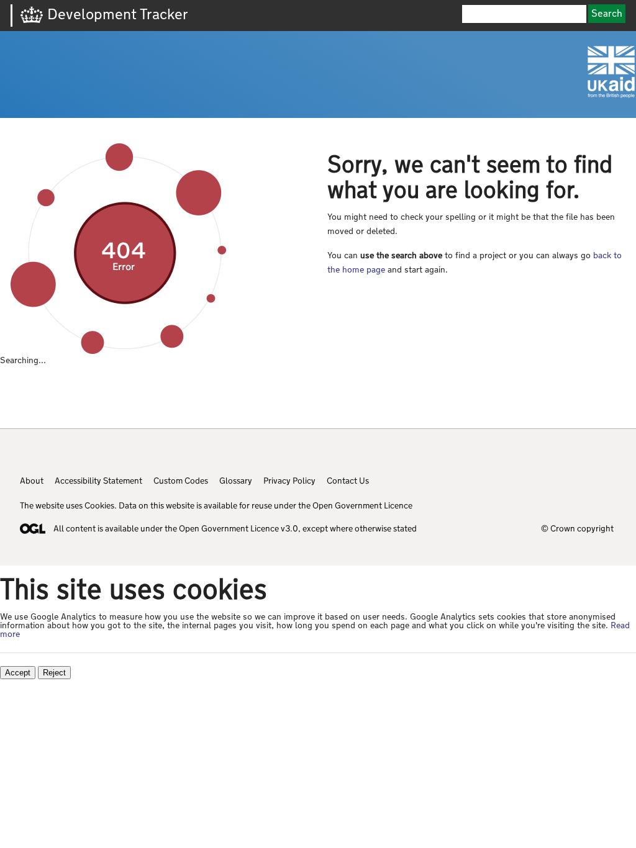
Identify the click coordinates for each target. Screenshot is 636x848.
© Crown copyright (577, 528)
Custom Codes (180, 480)
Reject (54, 672)
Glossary (235, 480)
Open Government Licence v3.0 (238, 528)
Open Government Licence (362, 505)
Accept (17, 672)
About (31, 480)
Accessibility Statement (98, 480)
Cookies (99, 505)
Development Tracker (117, 14)
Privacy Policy (289, 480)
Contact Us (348, 480)
